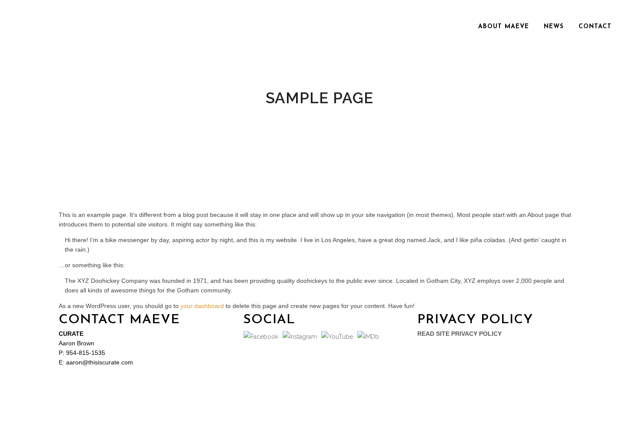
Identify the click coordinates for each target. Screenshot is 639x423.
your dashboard (202, 305)
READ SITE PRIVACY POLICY (459, 333)
